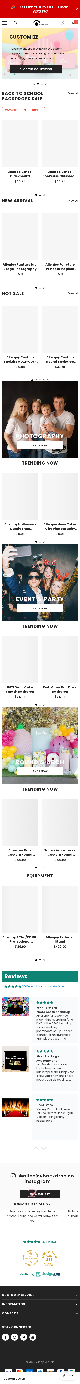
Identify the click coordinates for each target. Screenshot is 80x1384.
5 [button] (48, 359)
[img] (12, 965)
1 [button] (34, 62)
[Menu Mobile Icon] (4, 23)
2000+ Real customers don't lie (43, 965)
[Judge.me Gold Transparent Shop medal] (30, 1236)
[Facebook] (5, 1315)
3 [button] (42, 62)
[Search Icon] (19, 23)
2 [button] (38, 62)
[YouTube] (32, 1315)
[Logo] (40, 23)
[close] (77, 9)
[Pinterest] (23, 1315)
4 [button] (46, 62)
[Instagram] (14, 1315)
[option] (40, 42)
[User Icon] (63, 23)
